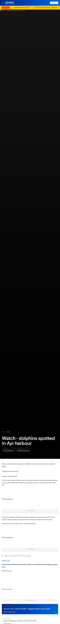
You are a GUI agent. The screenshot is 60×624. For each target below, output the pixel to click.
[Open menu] (2, 3)
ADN (3, 431)
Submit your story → (9, 611)
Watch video (6, 560)
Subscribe (54, 2)
